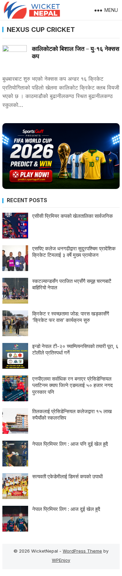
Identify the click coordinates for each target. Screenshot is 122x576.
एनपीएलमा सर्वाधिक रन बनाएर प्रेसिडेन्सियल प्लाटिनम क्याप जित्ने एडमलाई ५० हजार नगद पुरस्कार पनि (72, 385)
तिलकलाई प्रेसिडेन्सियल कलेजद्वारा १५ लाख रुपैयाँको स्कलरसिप (72, 414)
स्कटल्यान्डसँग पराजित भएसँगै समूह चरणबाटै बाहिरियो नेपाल (71, 284)
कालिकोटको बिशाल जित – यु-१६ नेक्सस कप (75, 52)
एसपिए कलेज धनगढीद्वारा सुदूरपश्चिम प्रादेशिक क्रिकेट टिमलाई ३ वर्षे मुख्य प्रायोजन (74, 251)
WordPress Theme (82, 551)
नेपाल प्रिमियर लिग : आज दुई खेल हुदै (66, 509)
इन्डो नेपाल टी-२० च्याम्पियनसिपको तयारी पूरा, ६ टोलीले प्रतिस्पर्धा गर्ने (75, 349)
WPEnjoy (61, 560)
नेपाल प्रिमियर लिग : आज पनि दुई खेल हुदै (70, 444)
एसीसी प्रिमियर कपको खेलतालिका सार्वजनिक (72, 216)
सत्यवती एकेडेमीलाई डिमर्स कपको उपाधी (67, 476)
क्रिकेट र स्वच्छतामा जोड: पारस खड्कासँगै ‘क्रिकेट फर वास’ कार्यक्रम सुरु (70, 317)
